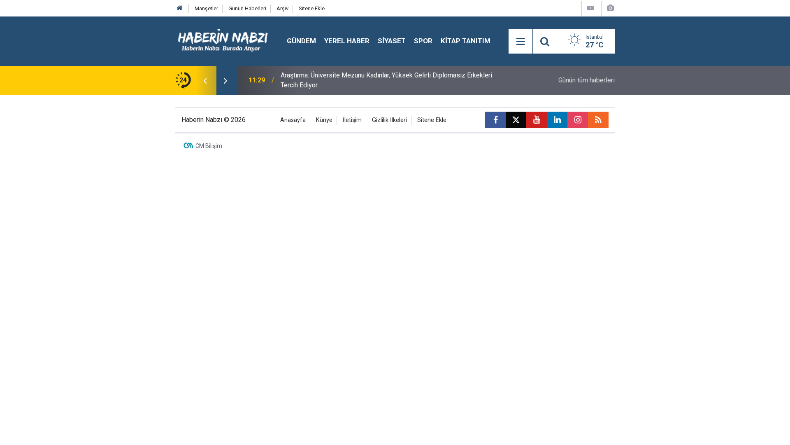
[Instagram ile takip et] (577, 120)
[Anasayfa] (179, 8)
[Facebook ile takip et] (495, 120)
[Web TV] (590, 8)
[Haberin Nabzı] (222, 40)
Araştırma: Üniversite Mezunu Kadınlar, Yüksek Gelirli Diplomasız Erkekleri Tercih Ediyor (386, 80)
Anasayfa (293, 120)
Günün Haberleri (247, 8)
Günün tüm (586, 80)
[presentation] (205, 80)
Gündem (301, 41)
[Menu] (520, 41)
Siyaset (392, 41)
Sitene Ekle (312, 8)
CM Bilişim (208, 146)
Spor (423, 41)
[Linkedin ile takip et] (557, 120)
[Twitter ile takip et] (516, 120)
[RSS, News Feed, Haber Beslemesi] (598, 120)
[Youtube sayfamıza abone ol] (536, 120)
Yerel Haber (346, 41)
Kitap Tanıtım (465, 41)
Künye (324, 120)
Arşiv (282, 8)
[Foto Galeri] (610, 8)
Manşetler (206, 8)
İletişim (352, 120)
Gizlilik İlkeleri (389, 120)
